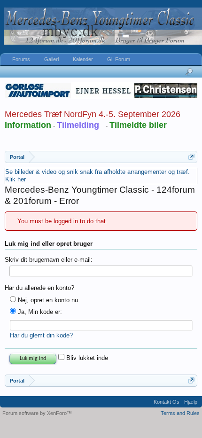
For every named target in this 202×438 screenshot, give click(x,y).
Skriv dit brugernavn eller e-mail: (49, 259)
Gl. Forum (118, 59)
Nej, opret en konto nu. (48, 300)
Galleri (51, 59)
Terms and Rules (180, 413)
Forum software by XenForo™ (37, 413)
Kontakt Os (166, 402)
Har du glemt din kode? (41, 335)
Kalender (83, 59)
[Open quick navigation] (191, 157)
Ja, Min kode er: (39, 311)
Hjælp (190, 402)
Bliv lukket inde (86, 357)
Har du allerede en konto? (39, 287)
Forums (21, 59)
